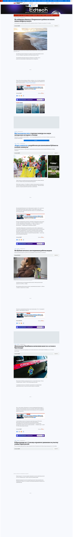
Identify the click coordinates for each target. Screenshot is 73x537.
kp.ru (43, 93)
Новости (19, 15)
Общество (18, 143)
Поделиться (56, 255)
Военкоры (43, 15)
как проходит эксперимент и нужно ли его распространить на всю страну (33, 88)
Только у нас (39, 15)
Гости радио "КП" (29, 15)
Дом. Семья (16, 131)
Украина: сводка (47, 15)
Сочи (21, 15)
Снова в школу (25, 15)
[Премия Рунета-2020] (25, 3)
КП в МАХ (52, 15)
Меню (1, 1)
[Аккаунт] (71, 1)
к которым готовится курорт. (30, 82)
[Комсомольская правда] (18, 3)
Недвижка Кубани (35, 15)
